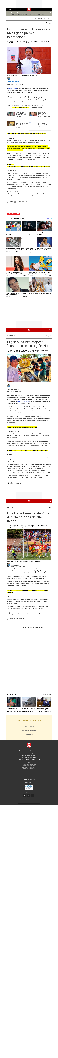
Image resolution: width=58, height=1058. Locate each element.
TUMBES (43, 14)
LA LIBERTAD (14, 14)
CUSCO (25, 12)
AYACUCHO (14, 12)
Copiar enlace (23, 201)
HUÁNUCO (45, 12)
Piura (8, 23)
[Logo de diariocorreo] (29, 9)
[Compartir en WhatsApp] (15, 202)
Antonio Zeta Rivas (39, 214)
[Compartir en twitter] (49, 23)
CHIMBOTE (20, 12)
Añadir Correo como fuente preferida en (41, 18)
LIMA (26, 14)
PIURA (30, 14)
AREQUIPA (9, 12)
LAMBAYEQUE (21, 14)
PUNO (34, 14)
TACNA (38, 14)
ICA (49, 12)
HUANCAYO (39, 12)
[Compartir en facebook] (46, 23)
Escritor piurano (30, 214)
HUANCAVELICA (32, 12)
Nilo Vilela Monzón (13, 82)
